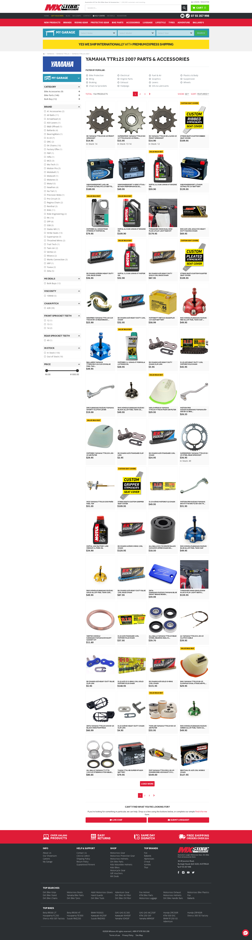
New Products (52, 22)
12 (49, 320)
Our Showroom (50, 855)
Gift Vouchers (57, 16)
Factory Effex (54, 149)
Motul (51, 183)
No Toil (52, 191)
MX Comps (76, 16)
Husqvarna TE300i (75, 915)
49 (49, 340)
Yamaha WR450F (146, 918)
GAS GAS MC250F (147, 912)
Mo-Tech (52, 164)
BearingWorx (54, 134)
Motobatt (53, 172)
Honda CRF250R (170, 912)
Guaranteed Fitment (86, 864)
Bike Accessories (53, 91)
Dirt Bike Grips (49, 892)
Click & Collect (83, 855)
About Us (47, 852)
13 (49, 324)
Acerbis (147, 864)
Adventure (184, 22)
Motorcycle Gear (117, 870)
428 (51, 308)
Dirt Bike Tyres (73, 898)
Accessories (133, 22)
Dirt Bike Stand (50, 895)
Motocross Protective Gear (122, 855)
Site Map (139, 935)
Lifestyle (160, 22)
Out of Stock (55, 356)
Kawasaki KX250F (99, 915)
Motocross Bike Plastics (198, 892)
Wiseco (52, 255)
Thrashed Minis (56, 240)
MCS (50, 160)
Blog (68, 16)
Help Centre (99, 16)
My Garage (47, 861)
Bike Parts (117, 22)
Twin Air (52, 248)
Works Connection (57, 259)
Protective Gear (100, 22)
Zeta (50, 270)
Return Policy (82, 861)
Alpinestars (149, 858)
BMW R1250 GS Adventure (170, 920)
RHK (51, 210)
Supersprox (54, 236)
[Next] (149, 94)
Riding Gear (81, 22)
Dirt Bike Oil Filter (123, 898)
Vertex (51, 251)
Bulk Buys (54, 283)
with (126, 44)
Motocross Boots (75, 892)
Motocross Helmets (119, 858)
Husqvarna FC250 (51, 915)
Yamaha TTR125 (63, 54)
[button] (245, 932)
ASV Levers (53, 122)
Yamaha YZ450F (122, 918)
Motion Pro (54, 168)
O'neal (147, 861)
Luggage (148, 22)
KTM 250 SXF (145, 915)
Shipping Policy (83, 858)
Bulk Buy (50, 99)
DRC (50, 141)
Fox (145, 852)
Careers (46, 858)
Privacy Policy (127, 935)
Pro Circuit (53, 198)
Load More (147, 783)
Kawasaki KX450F (123, 915)
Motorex (52, 179)
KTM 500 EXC (169, 915)
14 (49, 328)
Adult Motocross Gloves (102, 892)
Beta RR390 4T (73, 912)
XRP (50, 263)
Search (201, 33)
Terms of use (114, 935)
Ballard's (198, 22)
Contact (87, 16)
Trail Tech (53, 244)
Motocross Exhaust (172, 892)
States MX (53, 229)
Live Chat (117, 820)
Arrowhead (54, 118)
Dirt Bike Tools (97, 898)
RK (50, 217)
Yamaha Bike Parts (75, 895)
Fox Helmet (144, 892)
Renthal (52, 206)
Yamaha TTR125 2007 (81, 54)
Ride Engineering (57, 213)
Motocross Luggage (148, 898)
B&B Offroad (54, 126)
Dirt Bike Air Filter (123, 895)
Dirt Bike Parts (116, 861)
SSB (50, 225)
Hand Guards (97, 895)
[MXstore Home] (193, 850)
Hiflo (50, 156)
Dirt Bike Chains (50, 898)
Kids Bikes (115, 867)
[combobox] (98, 33)
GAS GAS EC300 (122, 912)
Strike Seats (54, 232)
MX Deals (111, 16)
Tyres (172, 22)
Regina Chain (55, 202)
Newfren (52, 187)
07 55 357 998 (200, 16)
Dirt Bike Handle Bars (173, 898)
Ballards (52, 130)
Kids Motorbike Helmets (121, 864)
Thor (146, 867)
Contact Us (82, 852)
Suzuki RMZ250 (74, 918)
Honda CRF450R (194, 912)
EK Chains (54, 145)
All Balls (53, 115)
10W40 (51, 295)
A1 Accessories (55, 111)
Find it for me (201, 811)
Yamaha (50, 54)
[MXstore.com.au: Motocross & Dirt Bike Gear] (62, 7)
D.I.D (51, 137)
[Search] (184, 8)
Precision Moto (55, 194)
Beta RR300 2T (49, 912)
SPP (50, 221)
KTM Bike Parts (146, 895)
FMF (50, 153)
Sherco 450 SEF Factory (53, 918)
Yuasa (51, 267)
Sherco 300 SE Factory (197, 915)
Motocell (52, 175)
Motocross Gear (117, 852)
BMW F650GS (97, 912)
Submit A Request (179, 820)
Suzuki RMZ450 (98, 918)
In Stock (53, 352)
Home (46, 16)
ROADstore (122, 16)
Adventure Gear (122, 892)
